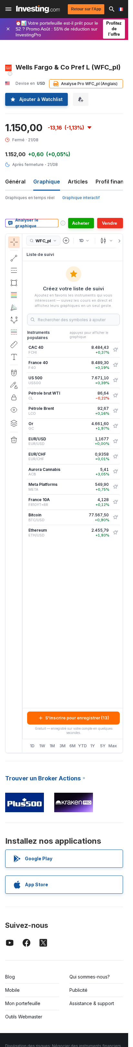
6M (72, 745)
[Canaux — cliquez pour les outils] (14, 270)
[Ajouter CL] (115, 395)
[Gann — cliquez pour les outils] (14, 307)
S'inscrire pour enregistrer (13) (77, 717)
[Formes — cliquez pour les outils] (14, 283)
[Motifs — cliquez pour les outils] (14, 320)
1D (32, 745)
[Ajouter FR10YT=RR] (115, 502)
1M (52, 745)
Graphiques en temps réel (30, 197)
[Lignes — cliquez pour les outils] (14, 258)
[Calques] (14, 423)
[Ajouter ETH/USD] (115, 532)
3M (62, 745)
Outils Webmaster (23, 1016)
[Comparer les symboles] (66, 241)
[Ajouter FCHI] (115, 349)
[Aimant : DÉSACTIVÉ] (14, 373)
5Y (103, 745)
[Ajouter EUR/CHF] (115, 456)
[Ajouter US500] (115, 380)
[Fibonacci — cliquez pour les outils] (14, 295)
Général (15, 181)
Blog (10, 976)
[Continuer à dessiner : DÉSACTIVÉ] (14, 385)
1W (42, 745)
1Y (92, 745)
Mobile (12, 990)
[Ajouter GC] (115, 426)
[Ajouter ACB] (115, 471)
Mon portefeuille (22, 1003)
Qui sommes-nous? (89, 976)
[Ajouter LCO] (115, 410)
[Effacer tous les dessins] (14, 440)
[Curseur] (14, 242)
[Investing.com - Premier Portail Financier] (38, 9)
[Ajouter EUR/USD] (115, 441)
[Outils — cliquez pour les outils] (14, 344)
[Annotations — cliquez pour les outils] (14, 357)
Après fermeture (28, 164)
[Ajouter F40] (115, 365)
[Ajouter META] (115, 486)
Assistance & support (91, 1003)
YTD (82, 745)
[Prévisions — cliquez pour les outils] (14, 332)
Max (112, 745)
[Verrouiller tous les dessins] (14, 397)
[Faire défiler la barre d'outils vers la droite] (118, 241)
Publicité (78, 990)
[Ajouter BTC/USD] (115, 517)
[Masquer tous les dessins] (14, 410)
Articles (78, 181)
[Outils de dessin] (24, 493)
